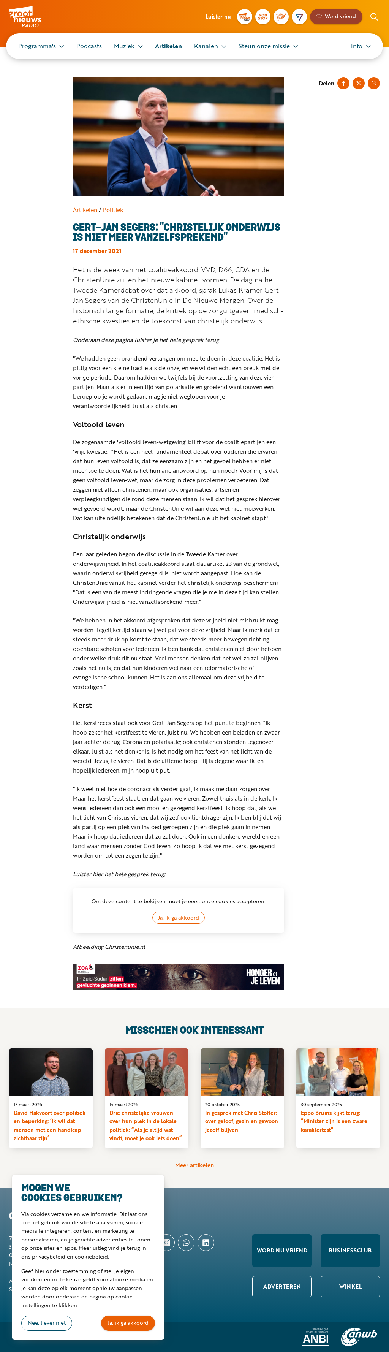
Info (356, 46)
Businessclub (350, 1250)
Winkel (350, 1286)
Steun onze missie (264, 46)
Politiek (113, 210)
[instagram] (166, 1242)
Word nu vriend (282, 1250)
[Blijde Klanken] (281, 16)
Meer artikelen (194, 1165)
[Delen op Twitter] (359, 83)
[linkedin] (206, 1242)
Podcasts (89, 46)
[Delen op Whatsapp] (374, 83)
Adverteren (282, 1286)
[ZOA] (178, 977)
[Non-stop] (262, 16)
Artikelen (168, 46)
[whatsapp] (186, 1242)
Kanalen (206, 46)
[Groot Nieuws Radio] (244, 16)
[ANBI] (315, 1337)
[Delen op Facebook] (343, 83)
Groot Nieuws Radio (35, 16)
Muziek (124, 46)
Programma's (37, 46)
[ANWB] (359, 1337)
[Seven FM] (299, 16)
